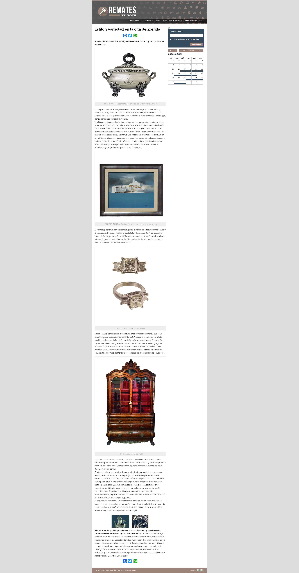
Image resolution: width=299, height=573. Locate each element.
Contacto (193, 570)
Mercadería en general (194, 21)
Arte (158, 21)
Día (199, 51)
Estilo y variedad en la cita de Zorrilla (127, 29)
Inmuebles (149, 21)
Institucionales (136, 21)
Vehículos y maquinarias (172, 21)
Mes (183, 51)
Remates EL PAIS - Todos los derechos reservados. (120, 570)
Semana (191, 51)
